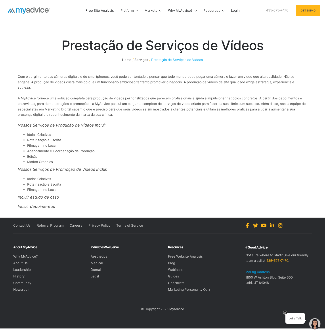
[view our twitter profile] (255, 225)
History (19, 276)
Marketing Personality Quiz (189, 289)
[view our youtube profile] (264, 225)
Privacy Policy (99, 225)
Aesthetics (99, 256)
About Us (20, 263)
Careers (76, 225)
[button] (136, 10)
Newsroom (21, 289)
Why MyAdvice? (25, 256)
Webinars (175, 270)
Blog (171, 263)
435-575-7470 (277, 261)
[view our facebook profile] (247, 225)
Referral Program (50, 225)
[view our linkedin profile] (272, 225)
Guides (173, 276)
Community (22, 283)
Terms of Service (129, 225)
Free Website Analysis (185, 256)
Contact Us (22, 225)
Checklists (176, 283)
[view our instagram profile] (280, 225)
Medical (97, 263)
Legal (95, 276)
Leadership (22, 270)
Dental (96, 270)
